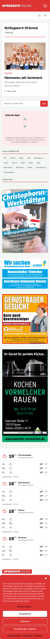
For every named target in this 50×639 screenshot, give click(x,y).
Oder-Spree (8, 167)
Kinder (29, 167)
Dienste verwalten (24, 606)
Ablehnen (25, 621)
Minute (14, 163)
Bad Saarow (38, 158)
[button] (45, 578)
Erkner (12, 158)
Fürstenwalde (9, 172)
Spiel (38, 163)
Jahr (29, 158)
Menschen (19, 167)
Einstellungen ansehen (25, 629)
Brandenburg (41, 167)
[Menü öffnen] (45, 15)
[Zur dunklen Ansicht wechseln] (45, 5)
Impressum (38, 635)
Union (6, 163)
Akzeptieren (25, 613)
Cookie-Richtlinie (14, 635)
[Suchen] (39, 15)
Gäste (31, 163)
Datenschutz (27, 635)
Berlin (21, 158)
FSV (5, 158)
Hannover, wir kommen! (23, 78)
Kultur (8, 73)
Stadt (23, 163)
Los (44, 103)
